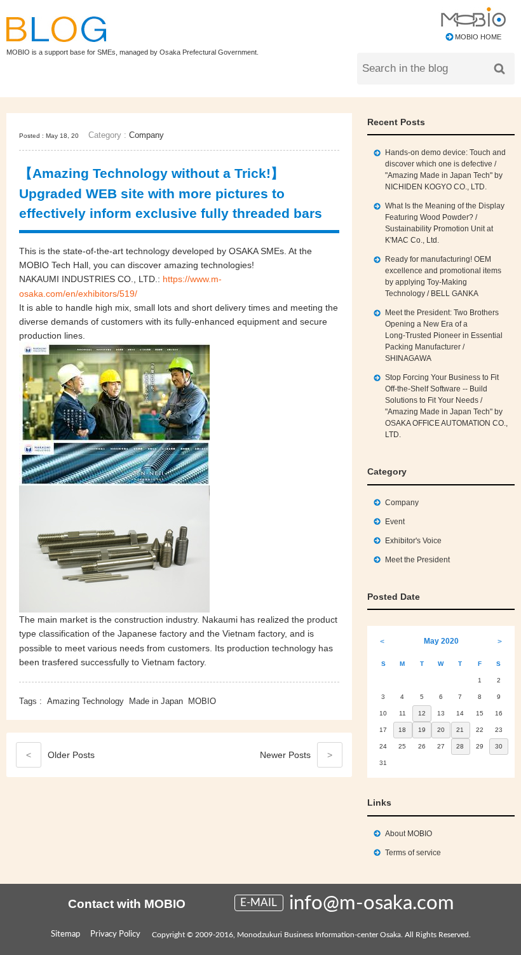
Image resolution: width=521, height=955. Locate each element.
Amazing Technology (85, 701)
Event (395, 521)
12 (422, 713)
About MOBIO (408, 833)
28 (460, 746)
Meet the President (417, 559)
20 (441, 729)
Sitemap (65, 934)
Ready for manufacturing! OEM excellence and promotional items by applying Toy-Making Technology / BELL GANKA (443, 276)
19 (422, 729)
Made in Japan (156, 701)
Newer (296, 755)
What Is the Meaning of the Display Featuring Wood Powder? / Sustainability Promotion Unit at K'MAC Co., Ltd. (444, 223)
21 (460, 729)
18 (402, 729)
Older (60, 755)
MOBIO (202, 701)
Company (146, 135)
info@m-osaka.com (371, 903)
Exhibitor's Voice (413, 540)
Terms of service (413, 852)
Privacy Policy (115, 934)
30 (499, 746)
